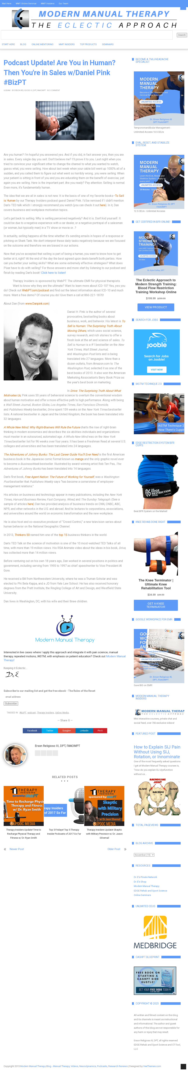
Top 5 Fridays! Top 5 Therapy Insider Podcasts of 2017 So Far (64, 831)
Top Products (88, 44)
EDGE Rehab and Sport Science (150, 890)
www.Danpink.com (37, 303)
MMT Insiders (47, 3)
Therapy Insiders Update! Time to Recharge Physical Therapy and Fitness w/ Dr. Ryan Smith (23, 833)
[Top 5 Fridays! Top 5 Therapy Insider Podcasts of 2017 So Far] (64, 806)
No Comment (53, 90)
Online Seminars (142, 895)
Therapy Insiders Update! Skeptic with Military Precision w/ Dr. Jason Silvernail (104, 833)
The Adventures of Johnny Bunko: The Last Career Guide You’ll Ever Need (51, 454)
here (103, 205)
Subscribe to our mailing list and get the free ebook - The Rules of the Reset (49, 690)
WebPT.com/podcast (35, 290)
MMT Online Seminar (26, 3)
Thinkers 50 (22, 535)
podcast (32, 712)
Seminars (108, 44)
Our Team (63, 3)
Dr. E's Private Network (145, 877)
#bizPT (22, 712)
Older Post (114, 849)
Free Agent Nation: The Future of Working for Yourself (59, 477)
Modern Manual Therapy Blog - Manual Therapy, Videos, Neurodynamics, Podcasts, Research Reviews (74, 1066)
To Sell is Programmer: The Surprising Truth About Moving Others (96, 325)
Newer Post (17, 849)
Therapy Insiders (45, 712)
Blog (23, 44)
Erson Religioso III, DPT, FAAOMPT (30, 90)
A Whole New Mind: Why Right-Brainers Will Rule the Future (42, 427)
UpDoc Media (62, 712)
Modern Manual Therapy (146, 886)
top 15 (63, 535)
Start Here (6, 3)
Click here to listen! (53, 272)
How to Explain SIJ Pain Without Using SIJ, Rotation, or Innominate (157, 751)
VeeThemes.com (152, 1066)
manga (79, 459)
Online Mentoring (42, 44)
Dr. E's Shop (140, 881)
